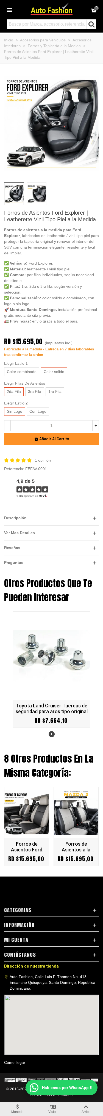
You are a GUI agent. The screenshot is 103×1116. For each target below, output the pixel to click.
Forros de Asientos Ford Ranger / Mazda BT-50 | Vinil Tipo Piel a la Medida (26, 847)
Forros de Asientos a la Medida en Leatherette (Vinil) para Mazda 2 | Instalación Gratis (76, 847)
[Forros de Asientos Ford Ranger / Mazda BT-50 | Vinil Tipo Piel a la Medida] (26, 812)
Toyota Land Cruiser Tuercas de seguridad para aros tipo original (52, 708)
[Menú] (9, 9)
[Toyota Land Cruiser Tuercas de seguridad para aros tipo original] (51, 656)
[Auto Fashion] (51, 9)
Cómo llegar (14, 1062)
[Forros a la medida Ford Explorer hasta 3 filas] (51, 175)
